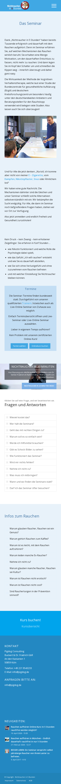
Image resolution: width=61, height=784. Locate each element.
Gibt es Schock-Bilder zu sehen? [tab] (26, 449)
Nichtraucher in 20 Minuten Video (39, 386)
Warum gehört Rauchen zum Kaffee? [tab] (29, 538)
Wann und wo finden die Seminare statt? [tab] (31, 481)
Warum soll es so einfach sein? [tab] (26, 436)
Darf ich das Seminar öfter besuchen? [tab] (30, 488)
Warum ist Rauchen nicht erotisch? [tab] (28, 578)
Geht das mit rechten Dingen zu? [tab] (27, 430)
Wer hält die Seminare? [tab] (22, 423)
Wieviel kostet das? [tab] (20, 417)
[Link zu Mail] (54, 777)
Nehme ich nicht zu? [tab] (20, 468)
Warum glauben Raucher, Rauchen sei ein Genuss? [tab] (32, 530)
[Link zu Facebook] (50, 777)
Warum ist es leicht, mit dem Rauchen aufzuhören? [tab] (29, 547)
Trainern (26, 303)
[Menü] (52, 5)
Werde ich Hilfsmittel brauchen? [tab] (26, 443)
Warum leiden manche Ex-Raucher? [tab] (28, 555)
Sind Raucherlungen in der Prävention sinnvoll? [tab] (30, 593)
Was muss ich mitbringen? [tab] (23, 475)
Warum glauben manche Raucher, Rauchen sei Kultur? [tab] (32, 570)
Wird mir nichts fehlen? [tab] (22, 462)
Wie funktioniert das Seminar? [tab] (26, 455)
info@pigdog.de (20, 672)
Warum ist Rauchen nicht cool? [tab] (26, 585)
